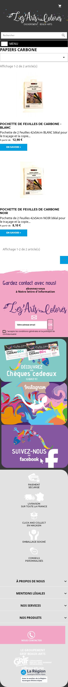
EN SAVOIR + (13, 147)
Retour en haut (64, 260)
